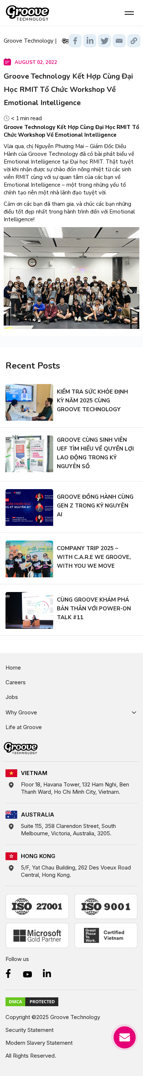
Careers (16, 682)
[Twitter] (104, 40)
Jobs (12, 696)
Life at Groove (24, 727)
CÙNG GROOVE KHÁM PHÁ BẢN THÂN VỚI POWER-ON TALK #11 (94, 608)
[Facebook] (75, 40)
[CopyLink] (133, 40)
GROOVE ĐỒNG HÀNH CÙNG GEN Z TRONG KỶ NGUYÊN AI (95, 505)
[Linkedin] (89, 40)
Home (13, 667)
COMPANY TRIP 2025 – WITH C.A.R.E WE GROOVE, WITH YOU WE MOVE (94, 557)
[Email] (119, 40)
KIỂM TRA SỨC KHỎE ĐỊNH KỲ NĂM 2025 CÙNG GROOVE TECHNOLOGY (92, 400)
